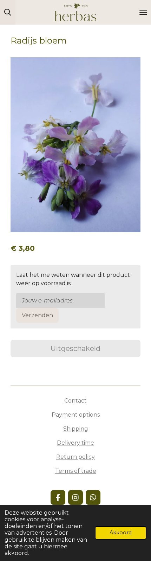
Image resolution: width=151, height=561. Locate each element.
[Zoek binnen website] (7, 12)
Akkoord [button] (121, 532)
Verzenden (37, 315)
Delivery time (75, 442)
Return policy (75, 457)
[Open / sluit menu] (143, 12)
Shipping (75, 428)
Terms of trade (75, 471)
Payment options (76, 414)
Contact (75, 400)
